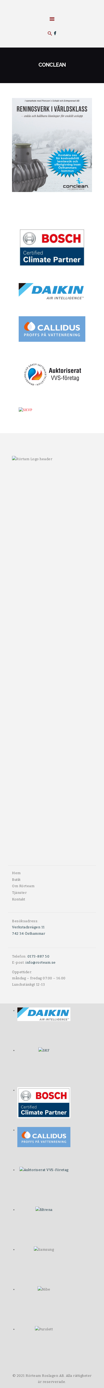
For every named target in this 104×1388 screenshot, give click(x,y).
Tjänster (19, 893)
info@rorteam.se (41, 962)
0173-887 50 (38, 956)
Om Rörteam (23, 886)
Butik (16, 880)
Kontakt (18, 899)
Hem (16, 873)
